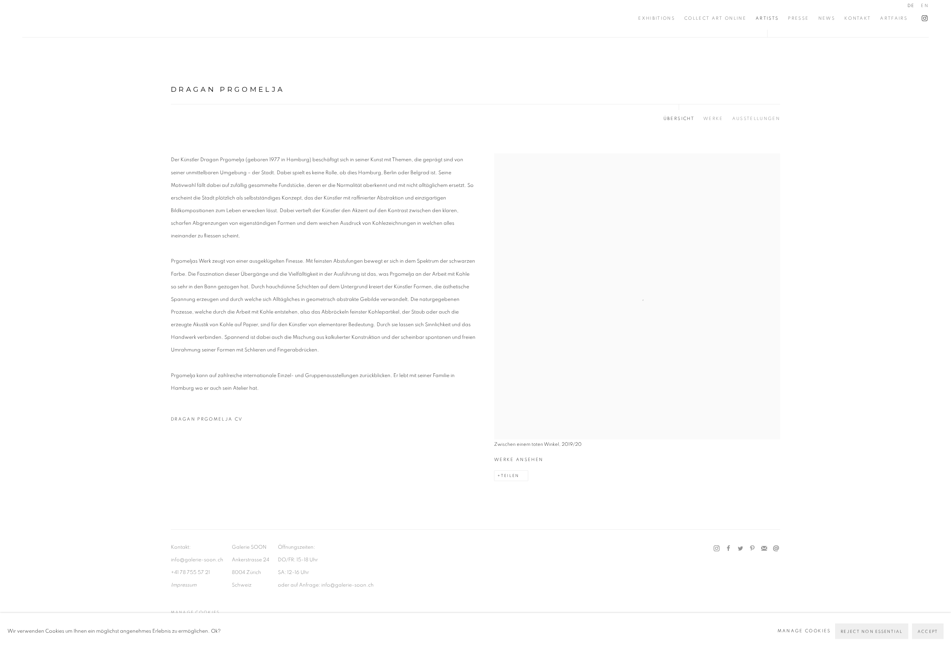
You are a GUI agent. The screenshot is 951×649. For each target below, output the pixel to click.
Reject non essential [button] (872, 631)
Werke (713, 119)
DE (911, 6)
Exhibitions (656, 18)
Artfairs (894, 18)
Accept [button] (928, 631)
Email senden (776, 548)
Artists (767, 18)
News (826, 18)
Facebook (728, 548)
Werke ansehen (518, 460)
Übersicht (678, 119)
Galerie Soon (44, 18)
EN (925, 6)
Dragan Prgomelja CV (212, 421)
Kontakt (857, 18)
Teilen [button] (510, 476)
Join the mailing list (764, 548)
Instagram (923, 17)
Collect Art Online (715, 18)
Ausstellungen (756, 119)
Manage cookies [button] (195, 612)
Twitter (740, 548)
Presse (798, 18)
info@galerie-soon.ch (197, 559)
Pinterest (752, 548)
